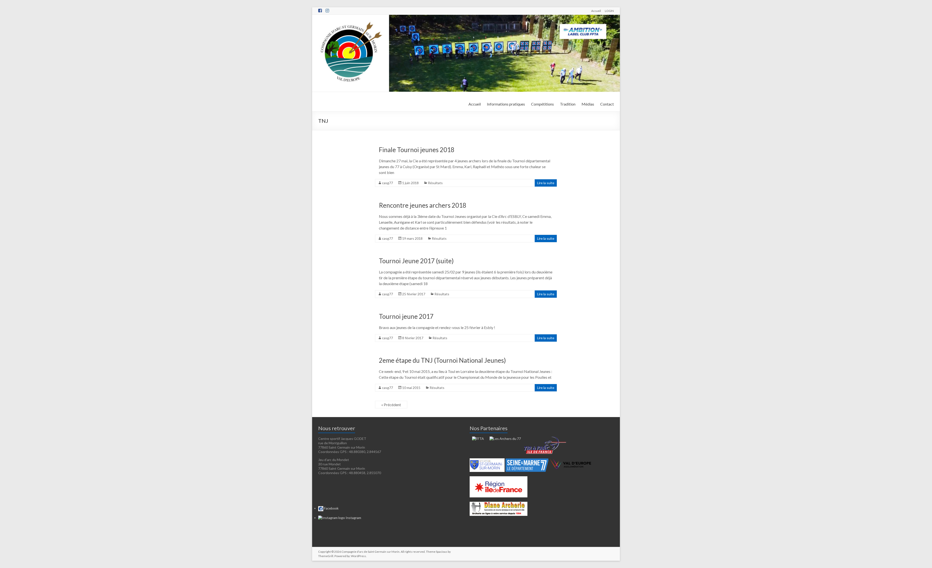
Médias (588, 104)
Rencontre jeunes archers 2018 (422, 205)
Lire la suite (545, 183)
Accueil (596, 10)
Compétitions (542, 104)
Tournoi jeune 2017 (406, 316)
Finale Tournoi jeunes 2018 (416, 150)
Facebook (331, 508)
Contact (607, 104)
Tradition (567, 104)
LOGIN (609, 10)
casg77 (387, 183)
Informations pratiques (506, 104)
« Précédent (391, 404)
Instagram (353, 518)
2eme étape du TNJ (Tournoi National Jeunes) (442, 360)
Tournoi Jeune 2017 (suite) (416, 261)
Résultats (435, 183)
